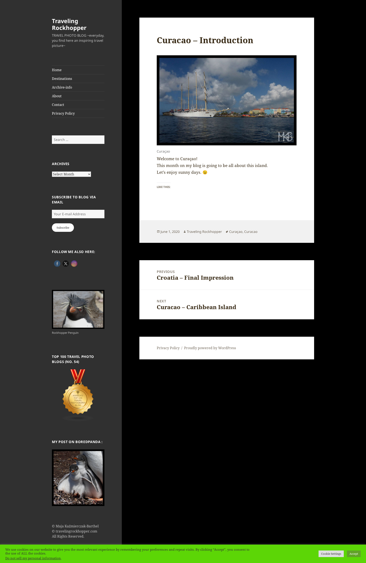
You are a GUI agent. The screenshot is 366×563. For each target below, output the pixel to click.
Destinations (62, 78)
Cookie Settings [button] (331, 554)
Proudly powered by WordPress (210, 348)
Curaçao (236, 231)
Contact (58, 104)
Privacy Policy (63, 113)
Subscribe (63, 227)
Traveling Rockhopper (69, 24)
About (57, 96)
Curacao (251, 231)
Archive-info (62, 87)
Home (57, 70)
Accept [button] (353, 554)
